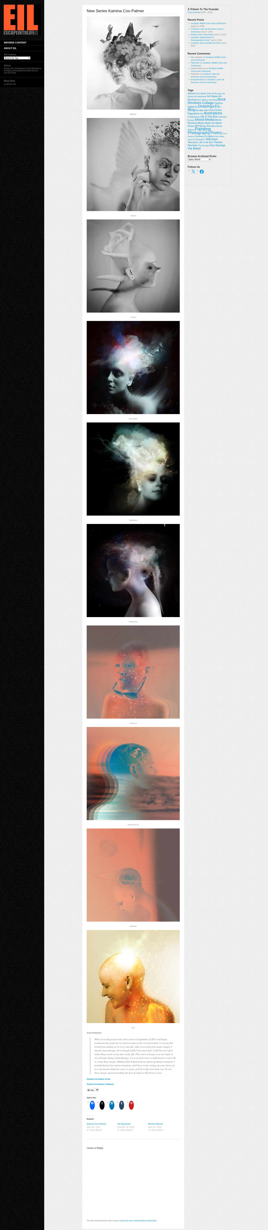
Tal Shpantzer (124, 1124)
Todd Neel (195, 63)
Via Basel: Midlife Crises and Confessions (208, 23)
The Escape (203, 145)
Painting (203, 128)
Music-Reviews (208, 126)
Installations (193, 116)
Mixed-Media (204, 120)
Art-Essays (217, 94)
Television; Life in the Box (200, 142)
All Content (10, 54)
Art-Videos (203, 100)
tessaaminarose (197, 80)
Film (201, 114)
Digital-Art (193, 106)
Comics (218, 103)
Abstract (192, 93)
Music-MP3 (193, 126)
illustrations (213, 113)
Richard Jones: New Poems (202, 35)
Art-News (212, 96)
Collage (207, 103)
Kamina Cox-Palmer (96, 1124)
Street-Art (191, 139)
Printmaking (199, 136)
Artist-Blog (212, 100)
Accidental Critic (204, 93)
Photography (199, 133)
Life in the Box (208, 116)
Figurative (193, 113)
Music (201, 123)
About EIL (10, 48)
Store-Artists (219, 136)
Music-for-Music (213, 123)
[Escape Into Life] (22, 34)
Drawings (206, 106)
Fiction (218, 110)
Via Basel (194, 148)
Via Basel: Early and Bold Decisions (206, 43)
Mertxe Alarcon (155, 1124)
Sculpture (209, 136)
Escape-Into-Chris (204, 110)
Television (211, 139)
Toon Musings (217, 145)
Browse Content (15, 42)
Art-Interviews (200, 96)
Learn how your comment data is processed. (138, 1221)
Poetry (216, 132)
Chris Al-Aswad (194, 12)
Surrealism (200, 139)
